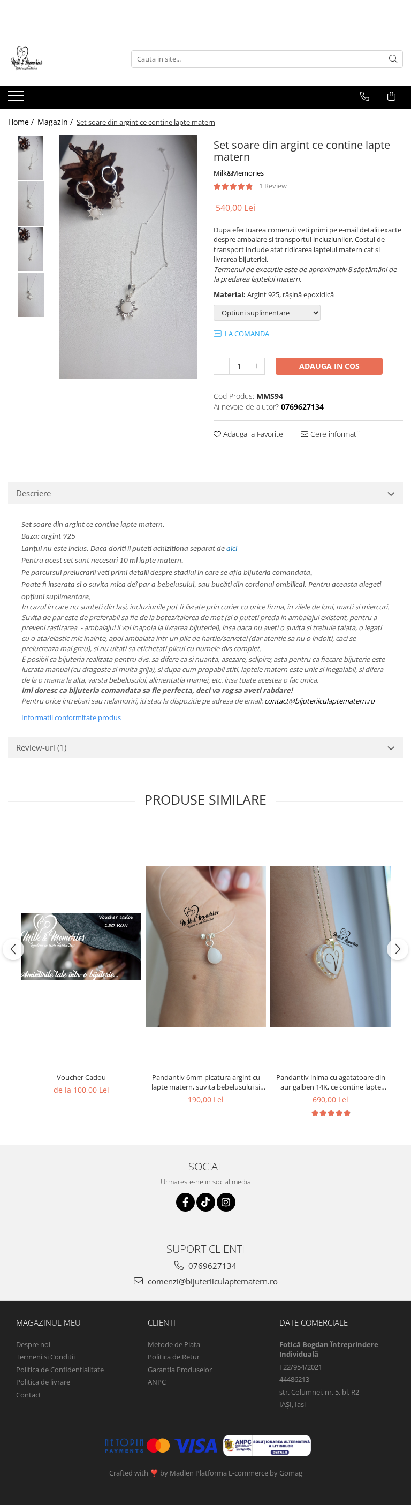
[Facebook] (185, 1202)
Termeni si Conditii (45, 1357)
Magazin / (56, 122)
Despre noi (33, 1344)
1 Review (273, 186)
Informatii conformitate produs (71, 717)
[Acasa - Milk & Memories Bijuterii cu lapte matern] (61, 59)
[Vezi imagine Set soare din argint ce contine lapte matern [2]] (31, 249)
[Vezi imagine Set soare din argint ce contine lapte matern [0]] (31, 158)
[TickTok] (205, 1202)
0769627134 (211, 1265)
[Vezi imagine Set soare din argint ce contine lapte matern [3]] (31, 295)
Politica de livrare (43, 1382)
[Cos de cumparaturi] (391, 96)
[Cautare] (393, 59)
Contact (28, 1395)
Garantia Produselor (180, 1369)
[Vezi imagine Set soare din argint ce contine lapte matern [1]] (31, 203)
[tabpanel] (128, 257)
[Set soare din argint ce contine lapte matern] (128, 257)
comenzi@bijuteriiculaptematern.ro (212, 1281)
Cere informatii (334, 434)
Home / (22, 122)
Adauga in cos (329, 366)
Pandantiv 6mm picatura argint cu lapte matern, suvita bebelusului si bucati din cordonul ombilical (205, 1082)
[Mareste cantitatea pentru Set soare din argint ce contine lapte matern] (257, 366)
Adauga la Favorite (252, 434)
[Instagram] (226, 1202)
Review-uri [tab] (41, 747)
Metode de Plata (174, 1344)
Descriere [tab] (33, 493)
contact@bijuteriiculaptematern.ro (319, 701)
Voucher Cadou (81, 1077)
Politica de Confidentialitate (60, 1369)
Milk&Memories (239, 173)
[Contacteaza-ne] (365, 96)
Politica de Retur (174, 1357)
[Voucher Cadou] (81, 946)
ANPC (157, 1382)
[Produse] (17, 99)
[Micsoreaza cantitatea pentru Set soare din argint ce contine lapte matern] (222, 366)
